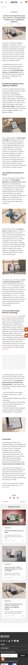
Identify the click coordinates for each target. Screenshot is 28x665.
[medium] (17, 640)
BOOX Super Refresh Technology (12, 316)
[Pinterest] (12, 641)
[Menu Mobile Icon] (2, 2)
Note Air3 (22, 157)
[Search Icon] (7, 2)
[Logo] (14, 2)
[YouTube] (9, 641)
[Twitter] (6, 641)
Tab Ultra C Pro (16, 295)
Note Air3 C (8, 286)
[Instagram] (3, 641)
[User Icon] (21, 2)
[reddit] (15, 640)
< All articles (4, 6)
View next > (23, 501)
